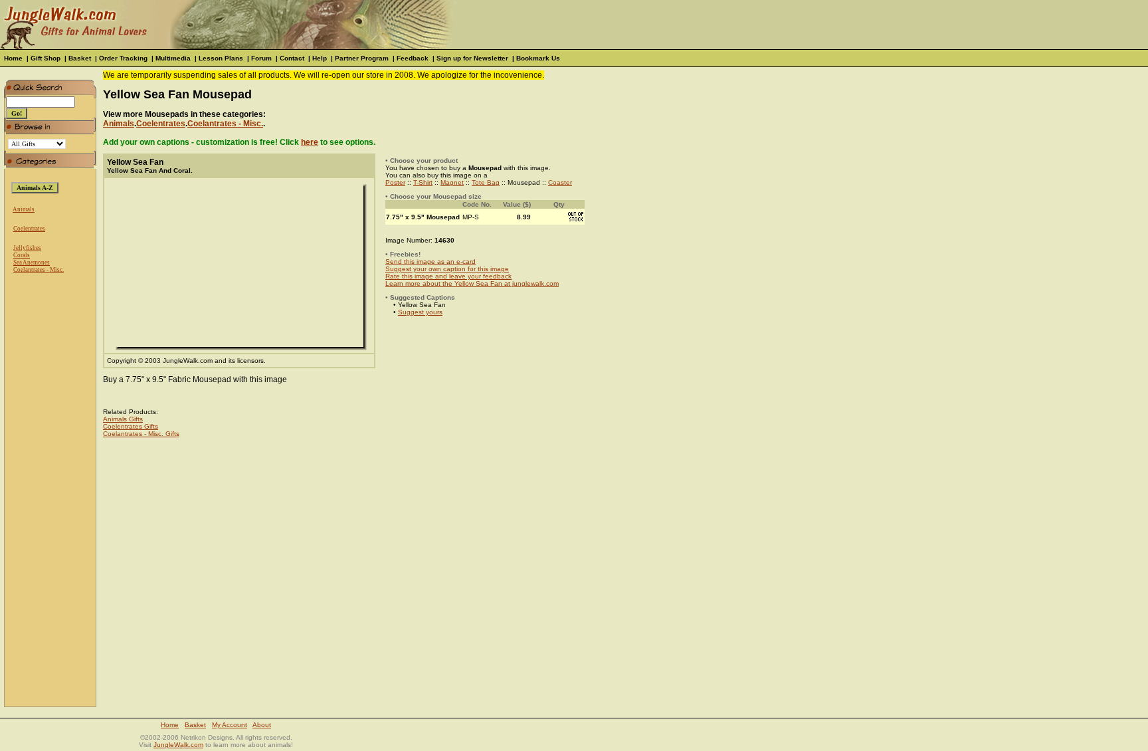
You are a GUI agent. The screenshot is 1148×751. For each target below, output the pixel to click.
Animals (24, 209)
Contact (292, 58)
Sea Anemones (31, 262)
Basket (79, 58)
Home (13, 58)
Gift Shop (45, 58)
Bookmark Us (538, 58)
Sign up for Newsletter (472, 58)
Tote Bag (486, 182)
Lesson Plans (221, 58)
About (261, 724)
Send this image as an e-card (430, 261)
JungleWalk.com (178, 744)
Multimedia (173, 58)
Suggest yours (420, 312)
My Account (229, 724)
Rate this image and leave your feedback (448, 276)
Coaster (560, 182)
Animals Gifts (123, 419)
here (309, 142)
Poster (395, 182)
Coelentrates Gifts (130, 426)
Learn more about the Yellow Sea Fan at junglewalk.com (472, 283)
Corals (21, 255)
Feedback (413, 58)
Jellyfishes (27, 248)
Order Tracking (123, 58)
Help (319, 58)
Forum (261, 58)
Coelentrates (29, 228)
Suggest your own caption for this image (447, 268)
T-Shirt (422, 182)
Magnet (452, 182)
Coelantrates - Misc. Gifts (141, 433)
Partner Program (362, 58)
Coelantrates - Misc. (38, 270)
